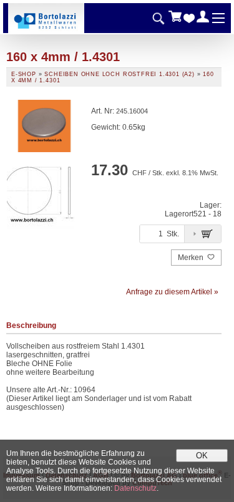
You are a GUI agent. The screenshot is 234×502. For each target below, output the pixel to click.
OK (202, 455)
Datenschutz (135, 488)
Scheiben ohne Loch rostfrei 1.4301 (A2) (119, 74)
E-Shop (23, 74)
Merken (191, 257)
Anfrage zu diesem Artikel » (172, 291)
